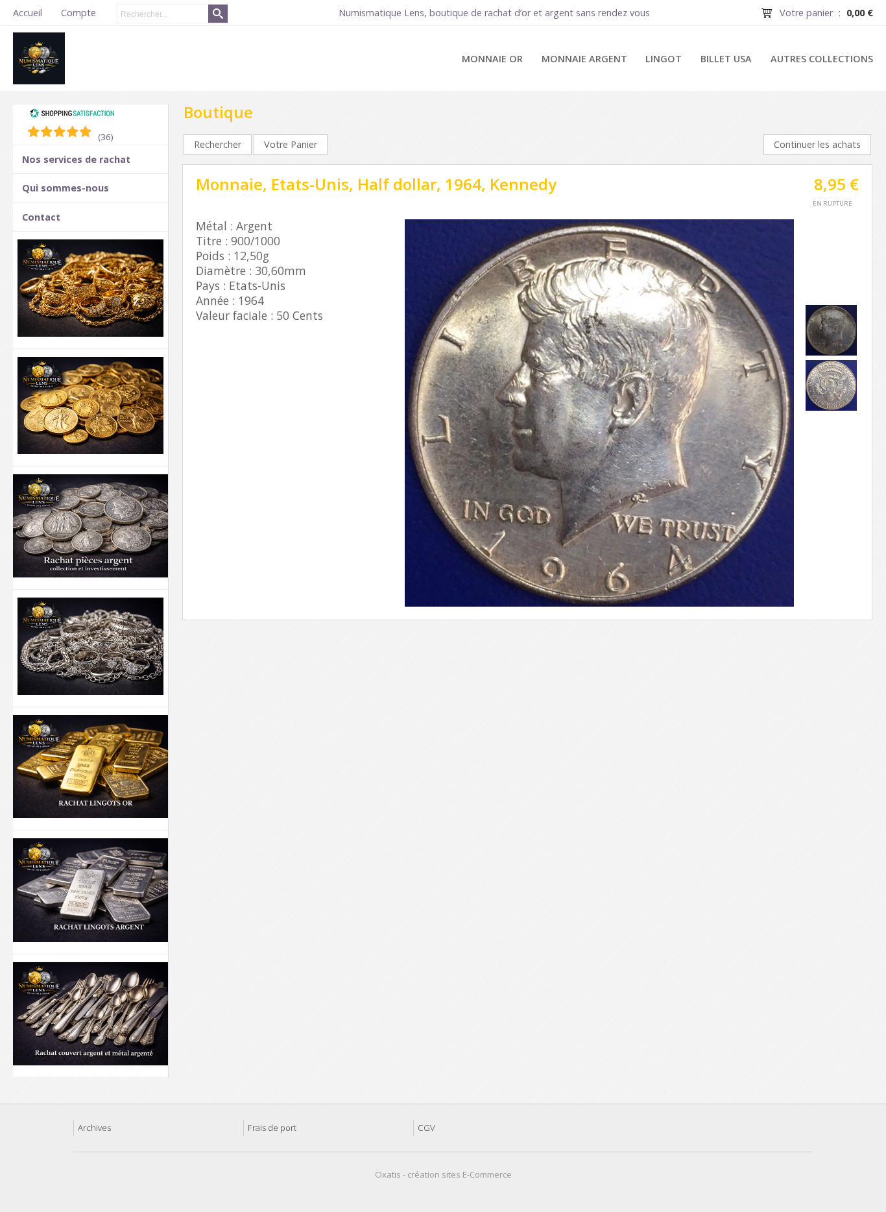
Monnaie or (492, 59)
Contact (41, 217)
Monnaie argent (584, 59)
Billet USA (726, 59)
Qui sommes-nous (65, 188)
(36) (106, 137)
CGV (426, 1127)
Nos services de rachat (76, 159)
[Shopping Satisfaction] (72, 115)
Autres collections (822, 59)
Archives (94, 1127)
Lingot (663, 59)
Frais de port (272, 1127)
